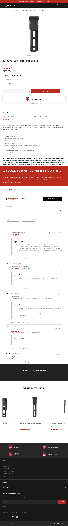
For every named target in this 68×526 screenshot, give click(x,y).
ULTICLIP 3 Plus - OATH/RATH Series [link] (33, 10)
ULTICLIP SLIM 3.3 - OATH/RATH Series (30, 423)
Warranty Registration (8, 471)
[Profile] (61, 5)
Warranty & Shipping (8, 468)
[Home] (10, 5)
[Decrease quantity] (4, 91)
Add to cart (46, 91)
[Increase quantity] (29, 91)
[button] (10, 71)
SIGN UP (62, 501)
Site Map (64, 523)
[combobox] (13, 220)
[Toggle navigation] (3, 5)
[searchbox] (32, 211)
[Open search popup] (57, 5)
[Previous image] (23, 407)
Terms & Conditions (48, 523)
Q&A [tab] (15, 189)
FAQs (4, 476)
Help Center (5, 466)
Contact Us (5, 463)
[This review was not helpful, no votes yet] (28, 258)
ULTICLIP (10, 119)
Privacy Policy (57, 523)
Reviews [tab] (9, 189)
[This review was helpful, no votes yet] (25, 258)
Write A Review (53, 198)
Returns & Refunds (7, 473)
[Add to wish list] (63, 91)
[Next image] (15, 407)
